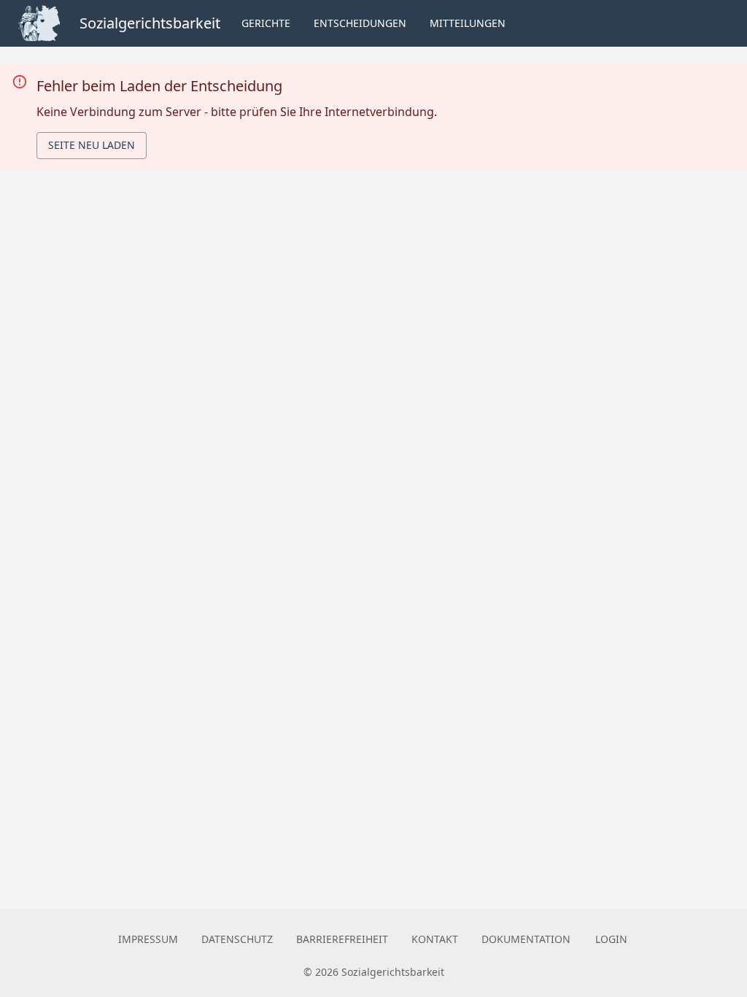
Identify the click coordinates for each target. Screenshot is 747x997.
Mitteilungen (468, 23)
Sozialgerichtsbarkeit (150, 23)
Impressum (148, 939)
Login (611, 939)
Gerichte (265, 23)
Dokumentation (525, 939)
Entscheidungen (360, 23)
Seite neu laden (91, 145)
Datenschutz (237, 939)
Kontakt (434, 939)
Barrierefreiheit (342, 939)
